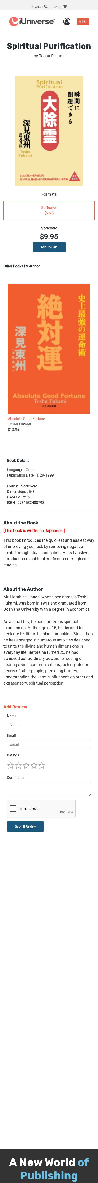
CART (58, 6)
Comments (15, 777)
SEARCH (37, 6)
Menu (82, 21)
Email (11, 735)
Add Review (15, 707)
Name (11, 716)
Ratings (13, 755)
